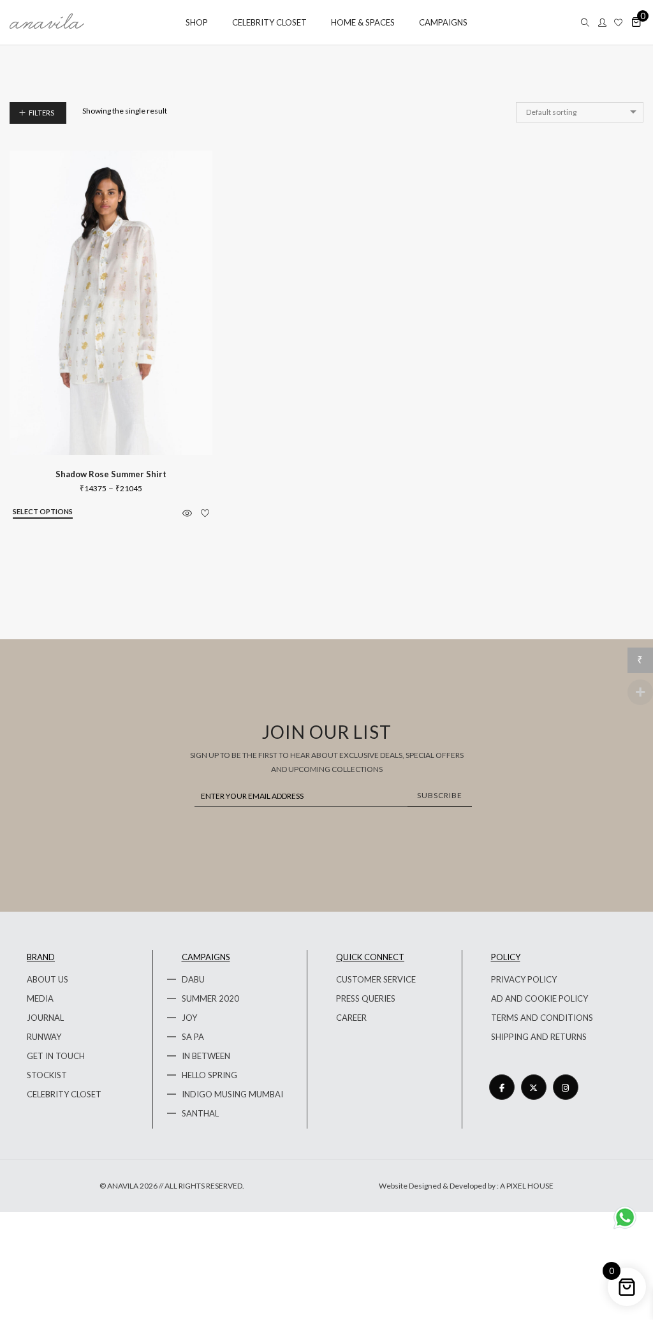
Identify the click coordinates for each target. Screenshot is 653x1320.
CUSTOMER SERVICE (376, 979)
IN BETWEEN (206, 1056)
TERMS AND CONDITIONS (542, 1017)
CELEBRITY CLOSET (64, 1094)
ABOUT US (47, 979)
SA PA (193, 1037)
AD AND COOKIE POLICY (539, 998)
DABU (193, 979)
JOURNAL (45, 1017)
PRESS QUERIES (365, 998)
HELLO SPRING (209, 1075)
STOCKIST (47, 1075)
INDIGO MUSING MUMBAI (232, 1094)
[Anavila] (47, 24)
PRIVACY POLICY (524, 979)
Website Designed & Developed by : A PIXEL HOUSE (466, 1185)
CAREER (351, 1017)
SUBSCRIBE (439, 795)
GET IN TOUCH (56, 1056)
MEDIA (40, 998)
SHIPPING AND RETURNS (539, 1037)
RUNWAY (44, 1037)
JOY (189, 1017)
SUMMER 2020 (210, 998)
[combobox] (579, 112)
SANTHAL (200, 1113)
